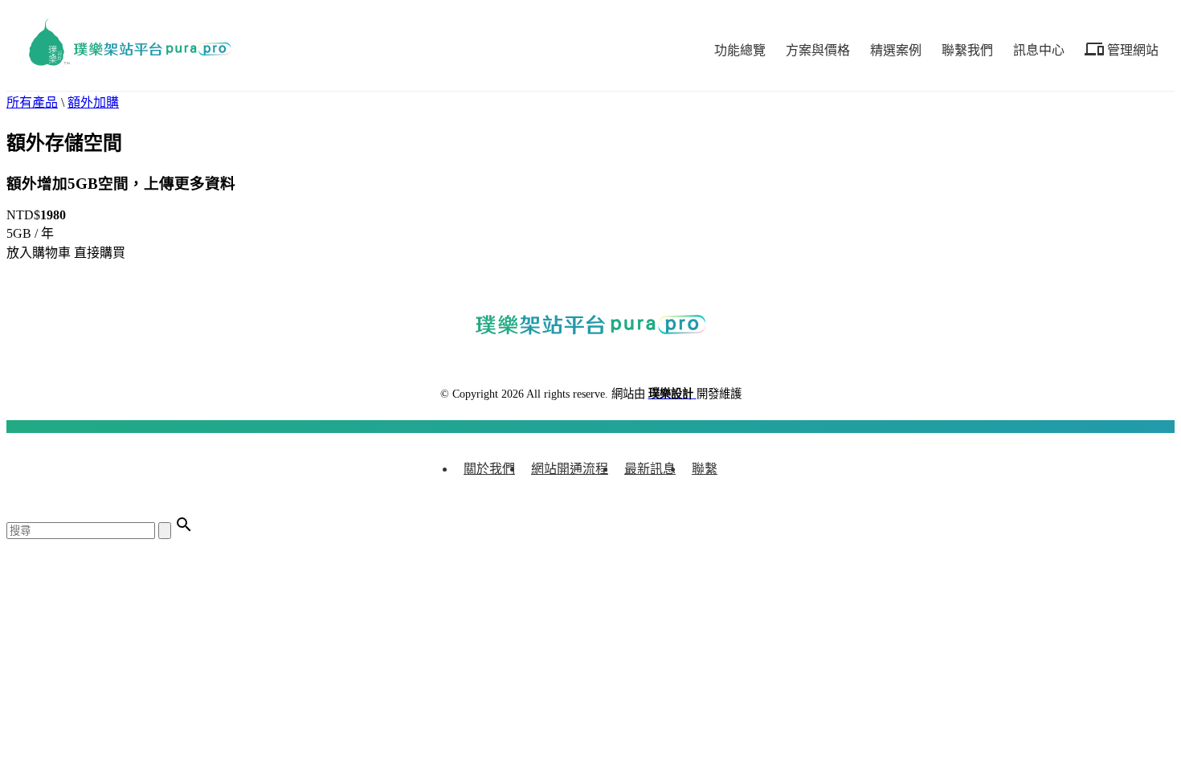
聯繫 (704, 469)
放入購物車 (38, 252)
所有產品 (32, 102)
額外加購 (93, 102)
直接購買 (99, 252)
